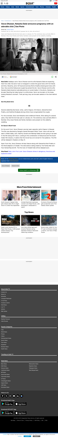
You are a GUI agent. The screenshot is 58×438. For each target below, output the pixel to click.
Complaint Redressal (6, 298)
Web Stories (4, 311)
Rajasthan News (33, 366)
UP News (3, 378)
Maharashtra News (33, 363)
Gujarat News (4, 383)
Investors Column (5, 302)
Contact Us (4, 292)
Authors (3, 309)
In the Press (4, 300)
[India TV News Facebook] (53, 0)
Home (2, 7)
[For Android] (7, 413)
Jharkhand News (5, 370)
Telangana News (33, 368)
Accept (27, 436)
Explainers (3, 344)
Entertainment (30, 7)
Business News (5, 346)
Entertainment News (6, 338)
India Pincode (4, 321)
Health (54, 7)
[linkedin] (17, 395)
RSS (46, 420)
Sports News (4, 340)
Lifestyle (48, 7)
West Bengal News (33, 370)
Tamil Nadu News (5, 376)
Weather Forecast (5, 319)
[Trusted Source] (13, 77)
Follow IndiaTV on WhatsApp (28, 170)
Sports (22, 7)
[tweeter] (6, 395)
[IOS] (50, 0)
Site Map (13, 420)
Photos (42, 7)
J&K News (3, 385)
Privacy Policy (29, 420)
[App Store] (20, 404)
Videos (8, 7)
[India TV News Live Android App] (7, 404)
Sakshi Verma (10, 29)
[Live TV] (55, 3)
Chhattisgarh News (6, 380)
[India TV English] (30, 3)
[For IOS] (20, 413)
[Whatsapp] (52, 77)
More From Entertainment (29, 187)
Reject (36, 436)
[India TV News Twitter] (55, 0)
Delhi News (4, 366)
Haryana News (4, 368)
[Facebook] (2, 395)
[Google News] (5, 77)
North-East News (5, 374)
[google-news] (21, 395)
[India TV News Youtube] (56, 0)
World (17, 7)
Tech (37, 7)
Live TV (3, 307)
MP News (3, 372)
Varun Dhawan (6, 165)
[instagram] (10, 395)
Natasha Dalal (15, 165)
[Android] (51, 0)
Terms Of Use (20, 420)
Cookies (5, 434)
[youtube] (13, 395)
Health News (4, 348)
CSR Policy (37, 420)
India (12, 7)
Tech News (4, 342)
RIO (42, 420)
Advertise (3, 296)
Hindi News (4, 304)
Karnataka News (5, 387)
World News (4, 331)
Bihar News (4, 363)
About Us (3, 294)
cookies (20, 436)
